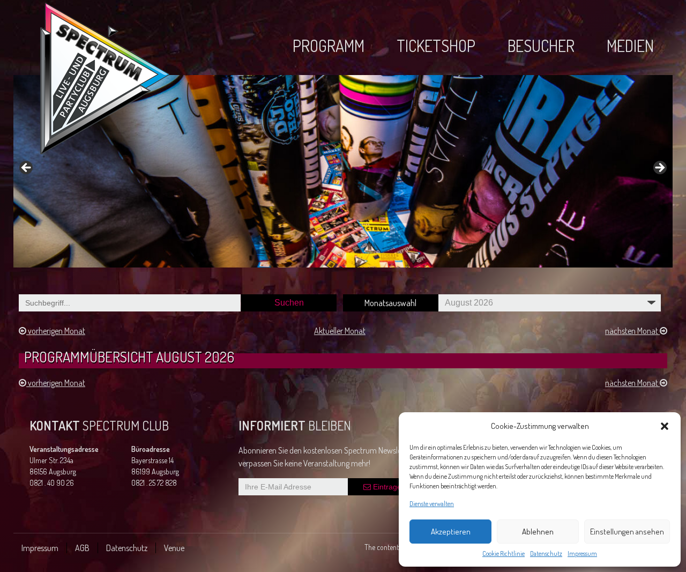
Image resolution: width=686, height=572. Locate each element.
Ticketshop (436, 45)
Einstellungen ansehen (627, 531)
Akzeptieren (451, 531)
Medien (630, 45)
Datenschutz (546, 553)
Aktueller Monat (340, 330)
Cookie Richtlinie (503, 553)
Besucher (541, 45)
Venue (174, 548)
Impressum (582, 553)
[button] (664, 426)
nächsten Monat (632, 330)
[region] (343, 171)
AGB (82, 548)
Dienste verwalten (431, 504)
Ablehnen (538, 531)
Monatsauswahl (390, 303)
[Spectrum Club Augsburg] (104, 80)
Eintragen (388, 486)
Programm (328, 45)
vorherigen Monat (55, 330)
